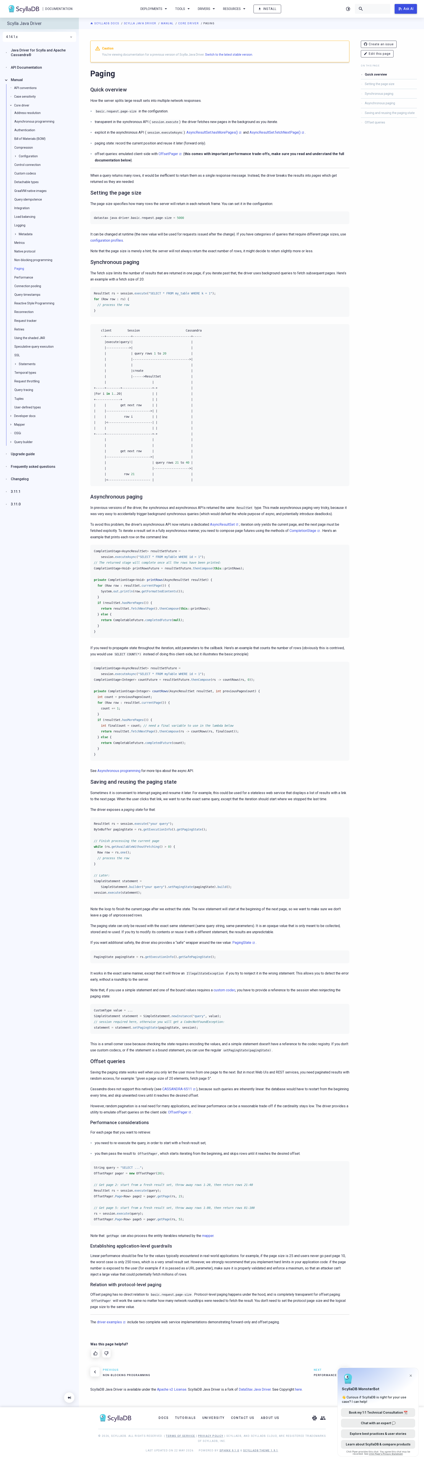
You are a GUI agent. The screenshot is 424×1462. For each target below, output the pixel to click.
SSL (17, 355)
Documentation (58, 9)
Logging (19, 225)
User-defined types (27, 407)
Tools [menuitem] (180, 8)
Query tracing (23, 390)
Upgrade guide (23, 454)
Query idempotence (28, 199)
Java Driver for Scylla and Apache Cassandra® (38, 52)
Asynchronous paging (380, 103)
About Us (270, 1418)
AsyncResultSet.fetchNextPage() (275, 132)
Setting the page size (379, 84)
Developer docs (25, 416)
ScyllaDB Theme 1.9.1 (260, 1450)
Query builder (23, 442)
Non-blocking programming (33, 260)
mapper (208, 1236)
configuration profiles (106, 240)
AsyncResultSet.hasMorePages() (212, 132)
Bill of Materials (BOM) (29, 138)
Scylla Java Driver (140, 23)
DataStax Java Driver (255, 1389)
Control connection (27, 165)
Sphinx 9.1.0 (229, 1450)
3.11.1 (16, 491)
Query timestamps (27, 294)
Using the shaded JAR (29, 338)
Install (269, 9)
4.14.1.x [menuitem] (12, 37)
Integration (22, 208)
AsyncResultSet (222, 524)
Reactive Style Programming (34, 303)
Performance (23, 277)
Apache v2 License (171, 1389)
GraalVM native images (30, 191)
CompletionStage (303, 531)
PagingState (241, 943)
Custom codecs (25, 173)
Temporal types (25, 372)
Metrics (19, 243)
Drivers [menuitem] (204, 8)
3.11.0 (16, 504)
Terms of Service (180, 1435)
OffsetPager (168, 154)
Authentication (24, 130)
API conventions (25, 88)
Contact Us (243, 1418)
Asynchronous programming (118, 771)
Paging (19, 268)
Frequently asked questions (33, 467)
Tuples (19, 398)
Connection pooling (27, 286)
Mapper (19, 424)
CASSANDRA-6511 (177, 1089)
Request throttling (27, 381)
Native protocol (24, 251)
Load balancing (24, 216)
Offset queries (375, 122)
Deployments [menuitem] (151, 8)
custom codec (224, 990)
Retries (19, 329)
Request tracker (25, 320)
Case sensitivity (25, 96)
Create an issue (381, 44)
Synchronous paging (379, 93)
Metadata (25, 234)
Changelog (20, 479)
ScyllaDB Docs (106, 23)
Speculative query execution (34, 346)
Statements (27, 364)
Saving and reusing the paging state (390, 113)
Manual (168, 23)
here (298, 1389)
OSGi (17, 433)
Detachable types (26, 182)
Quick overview (376, 74)
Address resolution (27, 113)
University (213, 1418)
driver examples (109, 1322)
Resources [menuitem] (232, 8)
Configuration (28, 156)
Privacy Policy (210, 1435)
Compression (23, 147)
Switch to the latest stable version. (229, 54)
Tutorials (185, 1418)
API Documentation (26, 67)
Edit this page (380, 53)
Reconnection (24, 312)
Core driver (189, 23)
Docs (164, 1418)
